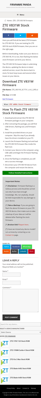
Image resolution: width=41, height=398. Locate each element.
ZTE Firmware (10, 336)
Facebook (16, 247)
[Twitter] (20, 35)
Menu (22, 15)
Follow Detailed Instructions (20, 173)
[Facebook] (8, 35)
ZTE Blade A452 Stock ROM (20, 368)
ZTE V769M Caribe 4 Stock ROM (22, 350)
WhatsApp (27, 247)
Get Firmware (7, 99)
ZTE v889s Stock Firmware (20, 104)
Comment (6, 287)
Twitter (6, 247)
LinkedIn (23, 251)
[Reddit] (32, 35)
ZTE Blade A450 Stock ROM (20, 378)
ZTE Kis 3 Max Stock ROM (20, 359)
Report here (23, 224)
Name (5, 271)
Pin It (31, 251)
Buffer (14, 251)
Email (5, 279)
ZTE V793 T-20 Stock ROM (20, 341)
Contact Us (9, 235)
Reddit (6, 251)
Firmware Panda (20, 4)
